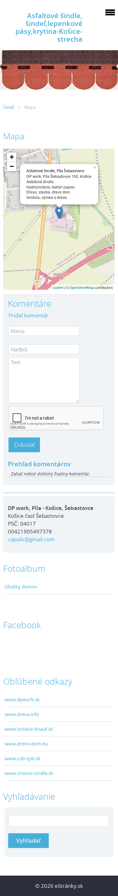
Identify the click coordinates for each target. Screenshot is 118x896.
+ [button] (12, 157)
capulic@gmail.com (31, 539)
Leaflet (58, 287)
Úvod (8, 107)
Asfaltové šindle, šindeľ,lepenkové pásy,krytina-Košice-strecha (48, 27)
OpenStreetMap (82, 287)
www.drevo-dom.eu (26, 743)
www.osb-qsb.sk (22, 758)
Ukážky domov (21, 586)
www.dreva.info (22, 714)
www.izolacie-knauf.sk (29, 729)
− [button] (12, 166)
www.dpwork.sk (22, 699)
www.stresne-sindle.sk (29, 773)
